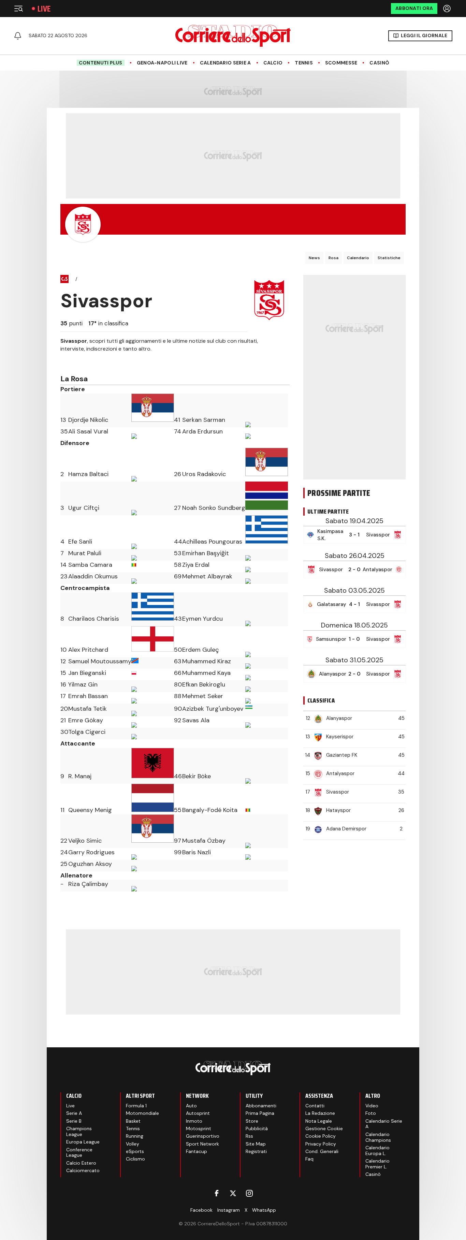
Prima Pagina (260, 1113)
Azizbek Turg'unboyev (212, 709)
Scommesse (341, 63)
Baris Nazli (196, 852)
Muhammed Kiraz (206, 661)
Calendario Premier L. (377, 1164)
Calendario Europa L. (377, 1150)
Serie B (74, 1121)
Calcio (273, 63)
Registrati (256, 1151)
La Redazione (320, 1113)
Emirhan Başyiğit (205, 553)
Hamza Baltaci (88, 474)
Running (134, 1136)
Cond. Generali (321, 1151)
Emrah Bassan (88, 696)
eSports (135, 1151)
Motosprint (198, 1128)
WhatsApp (264, 1210)
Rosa (333, 258)
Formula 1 (136, 1106)
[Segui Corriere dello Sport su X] (233, 1193)
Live (44, 8)
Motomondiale (142, 1113)
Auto (191, 1106)
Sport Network (202, 1144)
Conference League (79, 1152)
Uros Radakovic (204, 474)
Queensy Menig (90, 810)
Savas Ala (195, 720)
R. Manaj (79, 776)
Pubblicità (257, 1128)
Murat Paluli (84, 553)
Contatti (314, 1106)
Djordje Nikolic (88, 420)
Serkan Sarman (203, 420)
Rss (249, 1136)
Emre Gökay (85, 720)
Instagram (228, 1210)
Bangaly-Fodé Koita (209, 810)
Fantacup (196, 1151)
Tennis (304, 63)
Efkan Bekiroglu (203, 684)
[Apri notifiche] (18, 36)
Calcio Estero (81, 1163)
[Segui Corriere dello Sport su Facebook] (217, 1193)
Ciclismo (135, 1159)
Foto (370, 1113)
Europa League (83, 1142)
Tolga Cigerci (86, 732)
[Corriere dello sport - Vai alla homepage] (233, 36)
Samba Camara (90, 565)
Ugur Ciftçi (83, 508)
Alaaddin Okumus (93, 576)
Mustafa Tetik (87, 709)
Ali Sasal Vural (88, 431)
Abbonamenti (261, 1106)
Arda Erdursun (202, 431)
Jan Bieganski (87, 673)
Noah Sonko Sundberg (213, 508)
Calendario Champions (378, 1137)
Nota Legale (318, 1121)
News (314, 258)
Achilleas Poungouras (212, 541)
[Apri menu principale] (18, 8)
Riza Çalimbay (88, 884)
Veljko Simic (85, 841)
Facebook (201, 1210)
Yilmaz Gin (83, 684)
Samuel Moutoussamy (99, 661)
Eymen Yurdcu (202, 619)
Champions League (79, 1131)
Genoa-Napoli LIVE (162, 63)
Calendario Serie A (225, 63)
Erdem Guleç (200, 650)
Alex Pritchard (88, 650)
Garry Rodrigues (91, 852)
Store (252, 1121)
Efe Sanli (80, 541)
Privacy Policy (320, 1144)
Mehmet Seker (202, 696)
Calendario (358, 258)
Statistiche (389, 258)
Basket (133, 1121)
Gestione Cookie (324, 1128)
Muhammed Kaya (206, 673)
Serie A (74, 1113)
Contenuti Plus (100, 63)
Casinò (379, 63)
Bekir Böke (196, 776)
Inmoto (194, 1121)
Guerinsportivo (202, 1136)
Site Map (256, 1144)
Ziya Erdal (195, 565)
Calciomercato (83, 1170)
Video (371, 1106)
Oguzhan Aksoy (90, 864)
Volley (132, 1144)
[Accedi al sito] (447, 8)
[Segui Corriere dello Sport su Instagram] (249, 1193)
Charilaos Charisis (93, 619)
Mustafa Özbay (203, 841)
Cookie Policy (320, 1136)
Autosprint (198, 1113)
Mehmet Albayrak (207, 576)
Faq (309, 1159)
